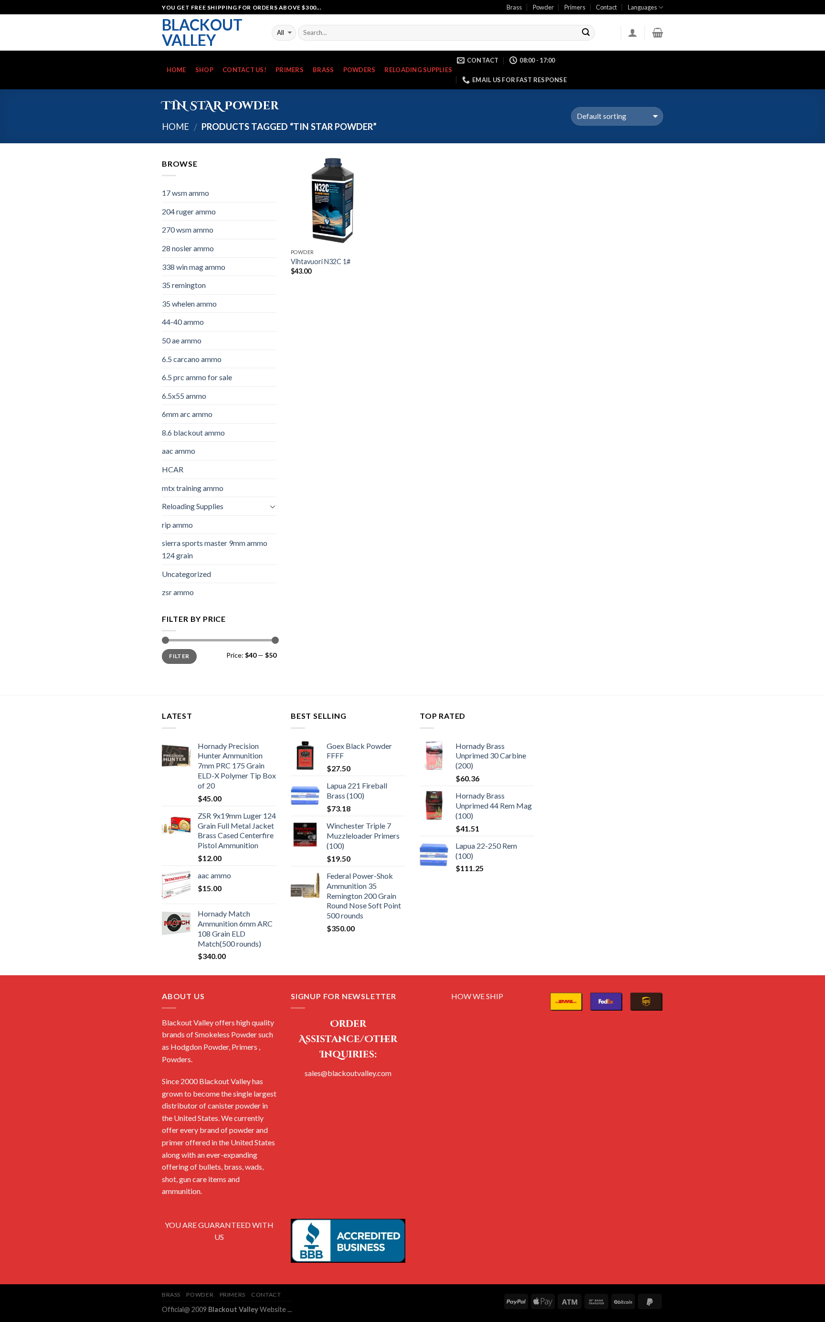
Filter (179, 656)
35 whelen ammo (189, 303)
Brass (514, 7)
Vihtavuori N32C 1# (320, 261)
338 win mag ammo (193, 266)
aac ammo (178, 450)
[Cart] (657, 32)
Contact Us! (244, 70)
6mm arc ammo (187, 413)
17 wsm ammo (185, 192)
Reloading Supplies (418, 70)
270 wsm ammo (187, 229)
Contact (606, 7)
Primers (574, 7)
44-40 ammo (183, 321)
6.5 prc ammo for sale (197, 377)
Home (176, 70)
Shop (204, 70)
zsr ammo (178, 592)
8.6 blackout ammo (193, 432)
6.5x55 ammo (184, 395)
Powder (543, 7)
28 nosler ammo (188, 248)
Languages (642, 7)
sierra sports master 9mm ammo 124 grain (214, 549)
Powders (359, 70)
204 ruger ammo (189, 211)
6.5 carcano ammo (192, 358)
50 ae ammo (181, 340)
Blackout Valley (202, 32)
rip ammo (177, 524)
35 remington (184, 284)
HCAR (172, 469)
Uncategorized (186, 573)
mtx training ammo (192, 487)
